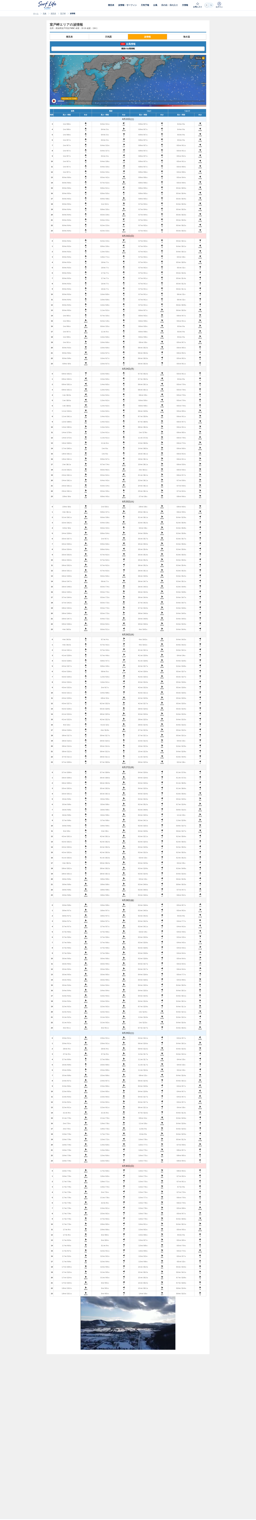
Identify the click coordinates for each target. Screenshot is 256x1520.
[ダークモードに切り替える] (208, 5)
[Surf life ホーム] (47, 5)
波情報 (147, 36)
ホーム (36, 13)
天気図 (108, 36)
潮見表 (53, 13)
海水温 (186, 36)
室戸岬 (63, 13)
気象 (44, 13)
